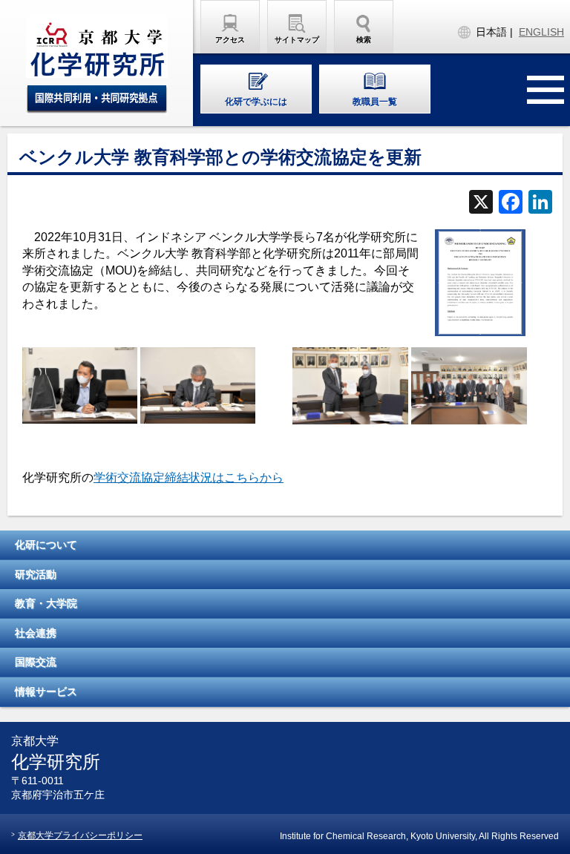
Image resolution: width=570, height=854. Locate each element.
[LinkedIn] (540, 203)
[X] (481, 203)
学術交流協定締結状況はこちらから (189, 477)
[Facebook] (510, 203)
